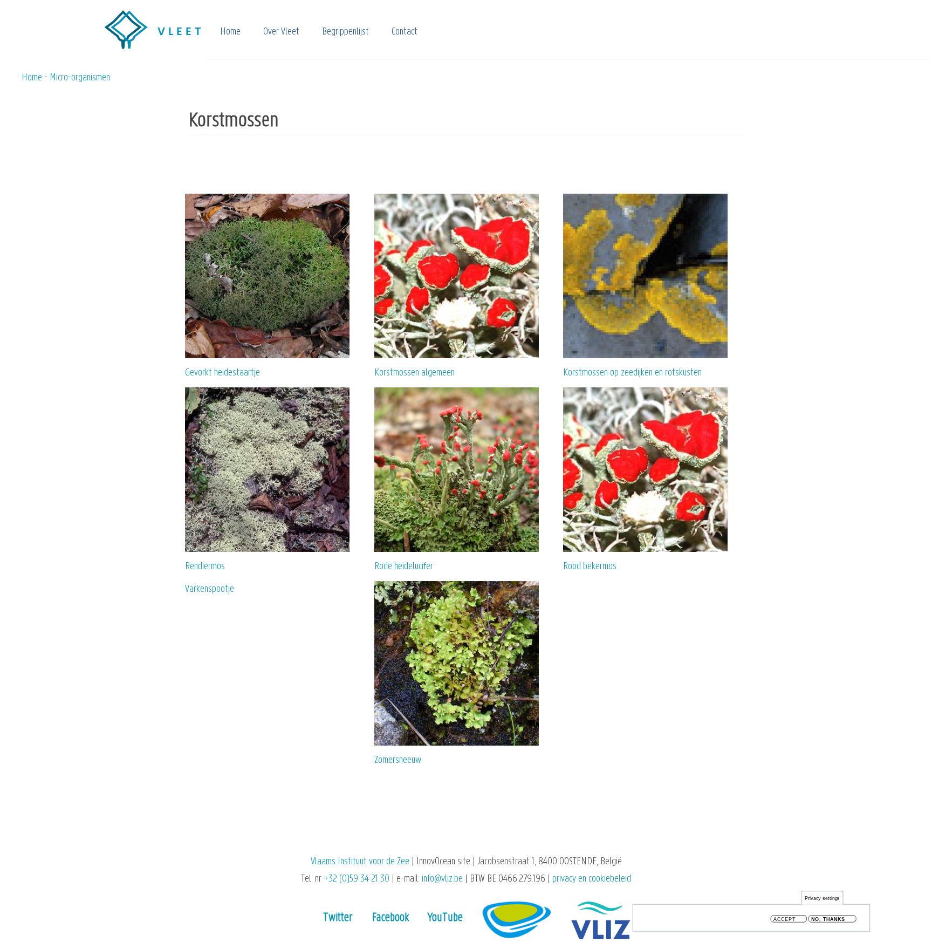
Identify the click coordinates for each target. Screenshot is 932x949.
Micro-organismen (80, 78)
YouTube (445, 918)
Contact (404, 32)
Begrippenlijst (345, 32)
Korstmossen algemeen (414, 373)
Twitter (338, 918)
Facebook (390, 918)
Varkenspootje (209, 589)
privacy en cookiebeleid (591, 879)
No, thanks (828, 919)
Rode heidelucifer (403, 567)
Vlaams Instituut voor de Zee (360, 862)
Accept (784, 919)
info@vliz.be (442, 879)
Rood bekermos (589, 567)
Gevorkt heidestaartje (222, 373)
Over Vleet (281, 32)
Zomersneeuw (397, 760)
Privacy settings (822, 898)
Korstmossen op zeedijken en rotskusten (632, 373)
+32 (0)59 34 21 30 (356, 879)
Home (230, 32)
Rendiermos (205, 567)
